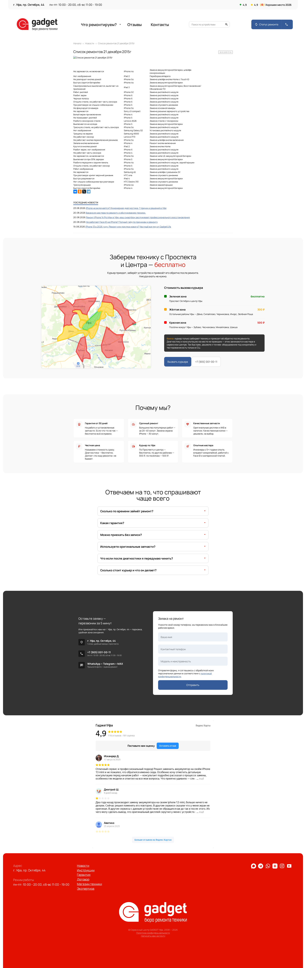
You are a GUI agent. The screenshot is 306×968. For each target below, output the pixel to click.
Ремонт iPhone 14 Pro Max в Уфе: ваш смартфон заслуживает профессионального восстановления (138, 217)
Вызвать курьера (178, 361)
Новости (83, 866)
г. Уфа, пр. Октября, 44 (101, 641)
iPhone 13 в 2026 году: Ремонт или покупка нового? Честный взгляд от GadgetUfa (128, 226)
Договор (83, 879)
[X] (84, 191)
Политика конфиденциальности (153, 932)
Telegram (109, 664)
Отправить (192, 685)
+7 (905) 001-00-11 (206, 361)
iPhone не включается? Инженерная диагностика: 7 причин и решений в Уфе (126, 208)
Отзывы (134, 24)
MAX (120, 664)
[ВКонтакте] (75, 191)
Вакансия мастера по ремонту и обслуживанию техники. (116, 212)
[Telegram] (89, 191)
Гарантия (84, 875)
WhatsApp (93, 664)
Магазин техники (89, 884)
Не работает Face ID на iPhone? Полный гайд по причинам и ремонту (122, 221)
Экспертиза (85, 889)
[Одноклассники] (80, 191)
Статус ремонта (266, 24)
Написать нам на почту (153, 935)
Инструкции (86, 870)
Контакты (160, 24)
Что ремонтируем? (101, 24)
